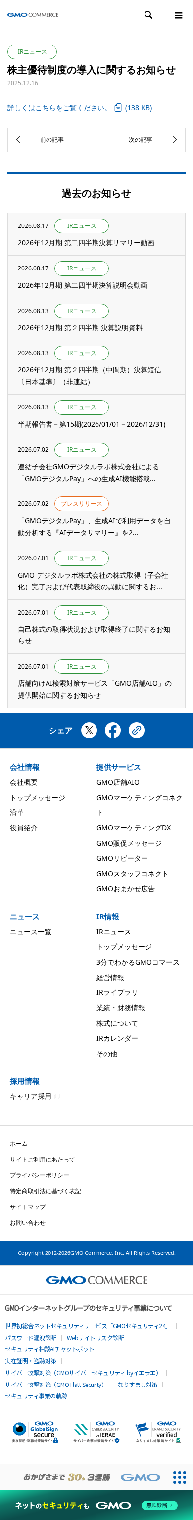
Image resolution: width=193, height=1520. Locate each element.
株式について (117, 1023)
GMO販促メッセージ (129, 843)
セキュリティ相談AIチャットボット (50, 1348)
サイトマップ (28, 1207)
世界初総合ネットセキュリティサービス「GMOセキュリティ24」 (88, 1325)
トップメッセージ (37, 797)
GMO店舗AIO (118, 782)
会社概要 (24, 782)
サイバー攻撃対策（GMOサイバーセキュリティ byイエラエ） (83, 1372)
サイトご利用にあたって (42, 1159)
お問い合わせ (28, 1222)
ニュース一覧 (30, 931)
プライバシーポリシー (39, 1175)
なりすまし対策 (137, 1384)
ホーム (19, 1143)
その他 (106, 1053)
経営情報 (110, 977)
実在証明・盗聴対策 (30, 1360)
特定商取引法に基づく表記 (45, 1191)
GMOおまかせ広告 (125, 888)
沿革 (17, 812)
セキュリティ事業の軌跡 (36, 1395)
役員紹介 (24, 827)
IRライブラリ (117, 992)
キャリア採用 (30, 1096)
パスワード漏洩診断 (30, 1337)
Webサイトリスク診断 (95, 1337)
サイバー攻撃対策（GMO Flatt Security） (56, 1384)
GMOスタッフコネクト (132, 873)
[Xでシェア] (89, 734)
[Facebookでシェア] (113, 734)
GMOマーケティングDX (133, 827)
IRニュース (113, 931)
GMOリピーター (122, 858)
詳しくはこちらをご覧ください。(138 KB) (79, 107)
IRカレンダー (117, 1038)
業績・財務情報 (120, 1007)
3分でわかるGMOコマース (138, 962)
